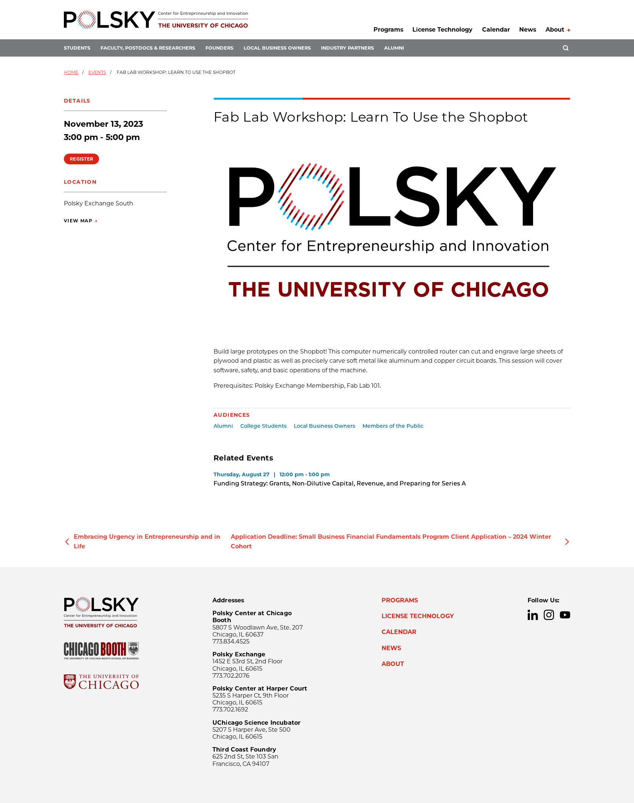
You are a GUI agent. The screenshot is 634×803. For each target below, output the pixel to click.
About (555, 29)
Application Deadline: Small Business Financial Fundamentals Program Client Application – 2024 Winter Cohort (391, 541)
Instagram (549, 615)
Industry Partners (347, 48)
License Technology (442, 29)
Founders (219, 48)
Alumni (394, 48)
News (527, 29)
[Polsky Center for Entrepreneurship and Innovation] (156, 19)
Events (97, 72)
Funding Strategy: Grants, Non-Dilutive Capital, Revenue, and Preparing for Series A (340, 483)
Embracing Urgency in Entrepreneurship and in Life (147, 541)
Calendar (496, 29)
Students (77, 48)
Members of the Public (392, 426)
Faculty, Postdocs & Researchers (148, 48)
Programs (388, 29)
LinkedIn (533, 615)
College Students (263, 426)
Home (71, 72)
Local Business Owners (277, 48)
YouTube (565, 615)
